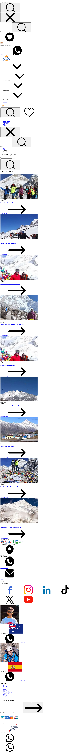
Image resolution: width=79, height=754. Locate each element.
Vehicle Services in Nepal (8, 686)
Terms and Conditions (7, 692)
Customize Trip (6, 691)
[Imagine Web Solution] (14, 732)
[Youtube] (28, 603)
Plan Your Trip (3, 104)
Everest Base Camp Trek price (8, 243)
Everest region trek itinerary (7, 365)
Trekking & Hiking (6, 121)
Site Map (4, 696)
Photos (4, 689)
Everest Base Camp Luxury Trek (8, 446)
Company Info (6, 122)
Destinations (5, 119)
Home (4, 148)
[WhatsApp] (9, 742)
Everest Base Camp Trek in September (10, 284)
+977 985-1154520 (4, 54)
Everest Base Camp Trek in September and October (13, 405)
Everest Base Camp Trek (6, 203)
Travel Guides (5, 123)
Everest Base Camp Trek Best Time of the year (12, 324)
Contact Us (5, 102)
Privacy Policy (6, 693)
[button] (10, 8)
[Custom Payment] (9, 722)
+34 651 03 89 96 (22, 680)
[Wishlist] (9, 41)
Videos (4, 687)
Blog (4, 100)
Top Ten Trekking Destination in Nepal (10, 486)
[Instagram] (28, 594)
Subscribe (33, 702)
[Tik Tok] (65, 594)
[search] (21, 142)
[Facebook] (9, 594)
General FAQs (6, 695)
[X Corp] (9, 603)
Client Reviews (6, 690)
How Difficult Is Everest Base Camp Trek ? (11, 527)
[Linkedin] (47, 594)
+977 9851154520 (4, 567)
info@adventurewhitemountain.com (7, 579)
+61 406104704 (22, 642)
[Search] (21, 27)
